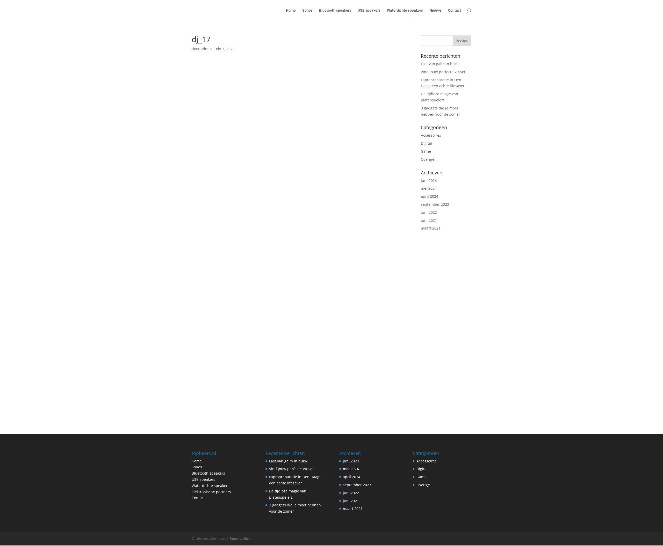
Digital (426, 143)
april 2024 (429, 196)
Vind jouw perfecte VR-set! (443, 71)
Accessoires (431, 135)
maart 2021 (431, 228)
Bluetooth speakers (335, 10)
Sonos (307, 10)
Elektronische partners (211, 491)
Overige (427, 159)
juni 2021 (429, 220)
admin (206, 48)
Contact (454, 10)
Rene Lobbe (239, 538)
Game (426, 151)
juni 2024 (429, 180)
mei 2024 (429, 188)
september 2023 (435, 204)
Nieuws (435, 10)
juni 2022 (429, 212)
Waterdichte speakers (405, 10)
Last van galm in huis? (440, 63)
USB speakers (369, 10)
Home (291, 10)
